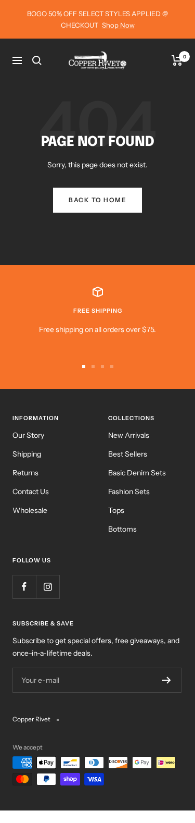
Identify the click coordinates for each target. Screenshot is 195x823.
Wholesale (29, 510)
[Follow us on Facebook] (24, 586)
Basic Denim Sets (137, 472)
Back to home (97, 200)
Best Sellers (127, 454)
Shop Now (118, 25)
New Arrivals (128, 435)
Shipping (26, 454)
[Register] (166, 680)
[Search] (37, 60)
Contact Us (30, 491)
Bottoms (122, 529)
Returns (25, 472)
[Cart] (177, 60)
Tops (116, 510)
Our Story (28, 435)
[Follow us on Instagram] (47, 586)
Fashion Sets (129, 491)
